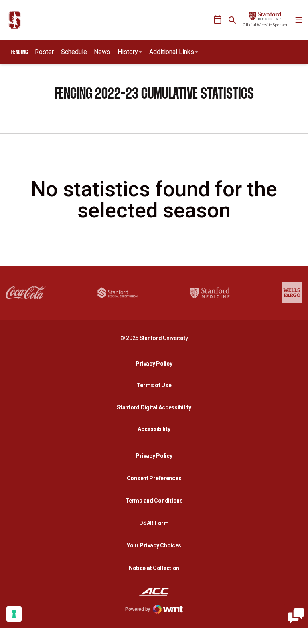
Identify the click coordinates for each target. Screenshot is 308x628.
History (128, 52)
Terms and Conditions (153, 500)
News (102, 52)
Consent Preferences (154, 478)
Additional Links (171, 52)
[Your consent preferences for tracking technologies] (14, 614)
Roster (44, 52)
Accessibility (156, 428)
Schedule (74, 52)
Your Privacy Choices (154, 545)
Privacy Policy (156, 363)
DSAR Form (153, 523)
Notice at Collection (154, 568)
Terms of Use (154, 385)
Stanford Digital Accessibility (156, 407)
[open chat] (296, 616)
